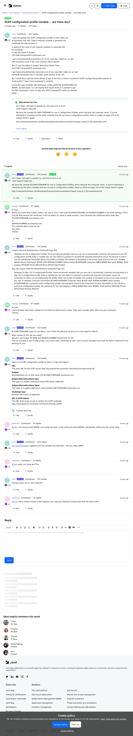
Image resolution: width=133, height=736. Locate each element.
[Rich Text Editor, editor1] (66, 543)
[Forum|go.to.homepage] (15, 5)
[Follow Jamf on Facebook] (27, 676)
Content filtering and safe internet (81, 707)
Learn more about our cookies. (114, 719)
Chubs (13, 621)
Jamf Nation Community (16, 699)
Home (4, 13)
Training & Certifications (16, 694)
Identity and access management (81, 694)
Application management (42, 703)
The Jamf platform (39, 690)
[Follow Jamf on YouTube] (17, 677)
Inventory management (41, 707)
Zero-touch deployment (42, 694)
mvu (12, 651)
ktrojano (14, 629)
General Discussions (30, 13)
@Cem (14, 427)
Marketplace (11, 707)
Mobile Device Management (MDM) (47, 699)
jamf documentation (20, 446)
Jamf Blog (10, 703)
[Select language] (97, 5)
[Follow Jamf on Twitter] (7, 677)
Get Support (14, 13)
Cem (14, 34)
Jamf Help (10, 690)
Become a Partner (13, 711)
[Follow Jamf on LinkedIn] (12, 676)
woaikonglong (16, 644)
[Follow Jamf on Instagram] (22, 676)
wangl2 (15, 206)
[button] (5, 6)
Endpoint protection (75, 699)
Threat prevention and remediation (82, 703)
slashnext (16, 423)
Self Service (72, 690)
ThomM (14, 636)
